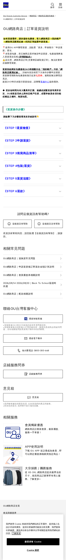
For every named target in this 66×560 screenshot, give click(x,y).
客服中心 (45, 82)
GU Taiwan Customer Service (15, 16)
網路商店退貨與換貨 (46, 16)
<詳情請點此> (25, 57)
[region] (33, 537)
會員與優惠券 (9, 513)
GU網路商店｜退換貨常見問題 (19, 258)
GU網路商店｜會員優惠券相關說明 (21, 275)
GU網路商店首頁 (11, 506)
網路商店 (33, 16)
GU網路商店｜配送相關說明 (18, 293)
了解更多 (16, 533)
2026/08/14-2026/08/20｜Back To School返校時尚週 (29, 285)
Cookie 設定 (33, 550)
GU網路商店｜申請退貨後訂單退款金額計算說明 (28, 266)
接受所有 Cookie (33, 541)
